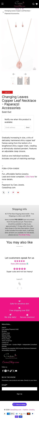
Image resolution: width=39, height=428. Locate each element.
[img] (19, 261)
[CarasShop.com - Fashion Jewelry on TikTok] (11, 371)
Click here (29, 177)
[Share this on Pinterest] (13, 192)
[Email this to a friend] (18, 192)
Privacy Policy (6, 339)
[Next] (25, 74)
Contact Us (5, 342)
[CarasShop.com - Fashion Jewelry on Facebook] (3, 371)
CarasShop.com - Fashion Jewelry (22, 410)
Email (4, 385)
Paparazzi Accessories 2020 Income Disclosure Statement (19, 348)
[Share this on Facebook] (8, 192)
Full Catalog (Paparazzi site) (10, 329)
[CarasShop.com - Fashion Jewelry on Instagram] (5, 371)
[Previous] (13, 74)
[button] (18, 288)
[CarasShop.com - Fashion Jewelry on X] (13, 371)
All (23, 8)
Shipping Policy (6, 337)
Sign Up (19, 394)
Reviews (4, 331)
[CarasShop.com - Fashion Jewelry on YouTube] (16, 371)
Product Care (6, 333)
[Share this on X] (3, 192)
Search (4, 327)
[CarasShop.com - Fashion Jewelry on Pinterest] (8, 371)
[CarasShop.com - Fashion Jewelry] (19, 4)
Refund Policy (6, 335)
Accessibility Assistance (9, 350)
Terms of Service (7, 340)
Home (17, 8)
